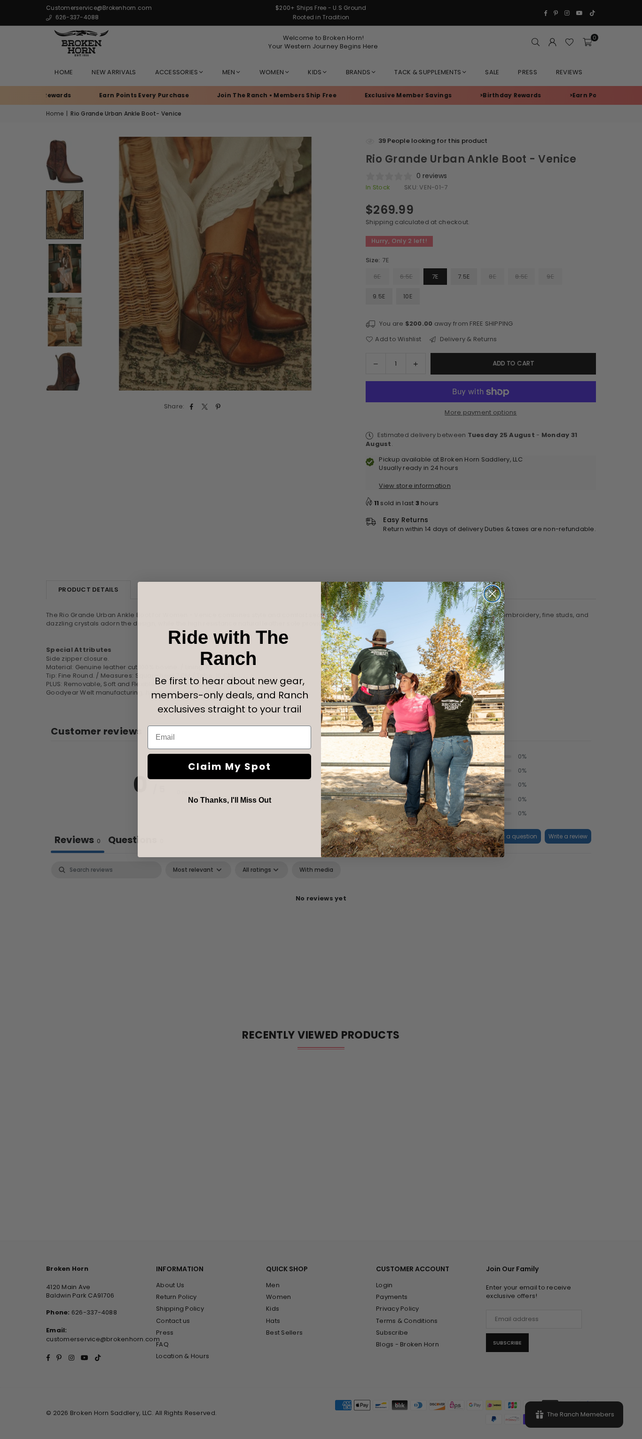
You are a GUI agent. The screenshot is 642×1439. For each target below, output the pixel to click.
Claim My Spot (229, 766)
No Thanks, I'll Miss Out (229, 800)
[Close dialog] (492, 594)
